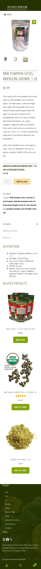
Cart (6, 500)
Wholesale (8, 504)
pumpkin (9, 209)
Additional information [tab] (10, 230)
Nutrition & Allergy (10, 512)
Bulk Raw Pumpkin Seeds (23, 201)
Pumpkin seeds (30, 209)
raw (4, 212)
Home (6, 492)
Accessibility (8, 528)
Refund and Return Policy (12, 520)
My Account (7, 565)
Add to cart (22, 181)
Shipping (7, 508)
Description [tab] (6, 223)
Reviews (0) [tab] (7, 237)
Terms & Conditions (10, 524)
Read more (20, 339)
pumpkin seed (19, 209)
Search (20, 565)
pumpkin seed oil (16, 131)
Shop (6, 496)
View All (33, 205)
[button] (9, 14)
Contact (7, 516)
